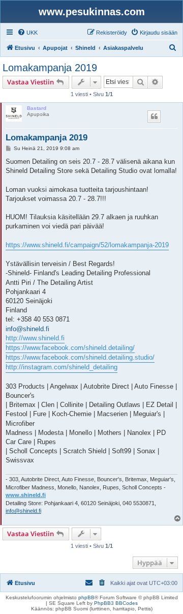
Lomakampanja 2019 (50, 67)
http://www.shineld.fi (35, 338)
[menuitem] (27, 32)
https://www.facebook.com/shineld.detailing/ (70, 348)
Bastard (36, 108)
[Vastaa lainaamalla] (154, 116)
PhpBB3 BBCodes (116, 603)
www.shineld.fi (26, 495)
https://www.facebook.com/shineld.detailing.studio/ (80, 357)
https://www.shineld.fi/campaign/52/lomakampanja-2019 (87, 245)
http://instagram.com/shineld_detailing (61, 367)
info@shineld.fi (27, 329)
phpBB (86, 597)
